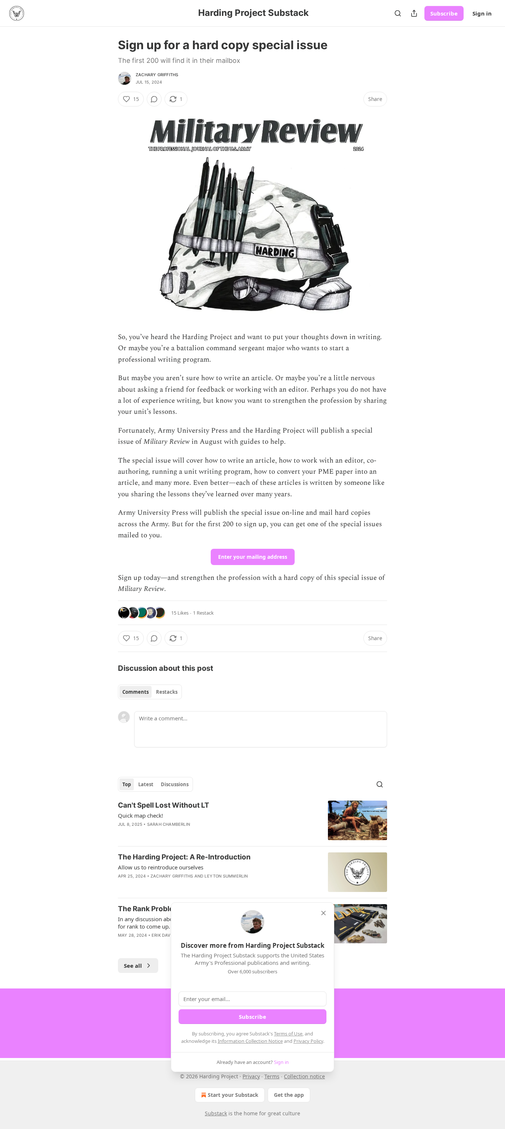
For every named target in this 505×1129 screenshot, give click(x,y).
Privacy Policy (308, 1041)
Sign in (482, 13)
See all (133, 965)
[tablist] (150, 692)
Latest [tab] (145, 784)
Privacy (251, 1076)
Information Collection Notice (250, 1041)
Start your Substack (233, 1094)
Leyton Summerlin (226, 876)
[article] (252, 820)
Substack (216, 1113)
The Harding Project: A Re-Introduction (184, 857)
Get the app (289, 1094)
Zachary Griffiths (157, 74)
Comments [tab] (135, 692)
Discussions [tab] (175, 784)
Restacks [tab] (166, 692)
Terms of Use (288, 1033)
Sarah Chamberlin (168, 824)
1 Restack (203, 612)
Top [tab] (126, 784)
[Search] (397, 13)
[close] (323, 913)
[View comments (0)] (154, 99)
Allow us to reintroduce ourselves (160, 867)
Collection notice (304, 1076)
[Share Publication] (414, 13)
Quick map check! (140, 815)
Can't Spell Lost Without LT (163, 805)
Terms (271, 1076)
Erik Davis (163, 935)
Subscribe (444, 13)
